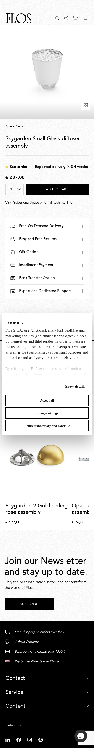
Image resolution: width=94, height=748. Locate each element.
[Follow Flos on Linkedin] (8, 740)
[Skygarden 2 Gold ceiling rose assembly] (37, 456)
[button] (57, 18)
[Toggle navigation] (85, 18)
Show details (75, 386)
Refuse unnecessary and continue (47, 426)
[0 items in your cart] (75, 18)
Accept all (47, 400)
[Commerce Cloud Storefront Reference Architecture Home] (18, 18)
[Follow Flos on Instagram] (30, 740)
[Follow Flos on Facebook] (19, 740)
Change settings (47, 413)
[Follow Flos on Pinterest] (40, 740)
